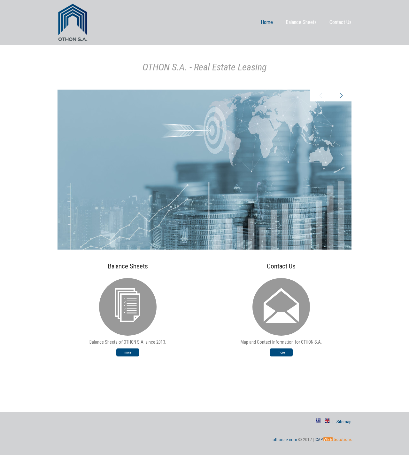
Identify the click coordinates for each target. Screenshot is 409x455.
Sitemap (343, 421)
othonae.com (285, 439)
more (128, 352)
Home (267, 22)
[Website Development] (333, 439)
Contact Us (340, 22)
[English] (327, 421)
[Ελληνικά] (318, 421)
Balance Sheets (301, 22)
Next (341, 95)
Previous (320, 95)
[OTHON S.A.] (73, 36)
